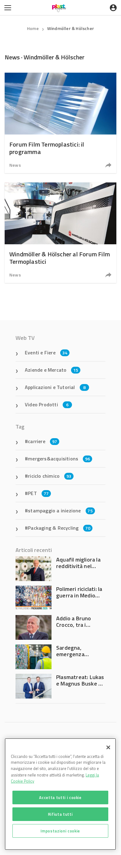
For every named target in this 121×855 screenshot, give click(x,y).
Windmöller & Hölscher (70, 28)
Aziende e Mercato (51, 370)
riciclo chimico (49, 476)
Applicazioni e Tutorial (55, 387)
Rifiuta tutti (60, 814)
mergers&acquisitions (59, 458)
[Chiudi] (108, 747)
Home (33, 28)
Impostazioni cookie (60, 831)
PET (38, 493)
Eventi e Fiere (46, 352)
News (15, 165)
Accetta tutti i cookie (60, 797)
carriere (42, 441)
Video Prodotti (47, 404)
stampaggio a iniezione (60, 510)
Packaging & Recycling (59, 528)
